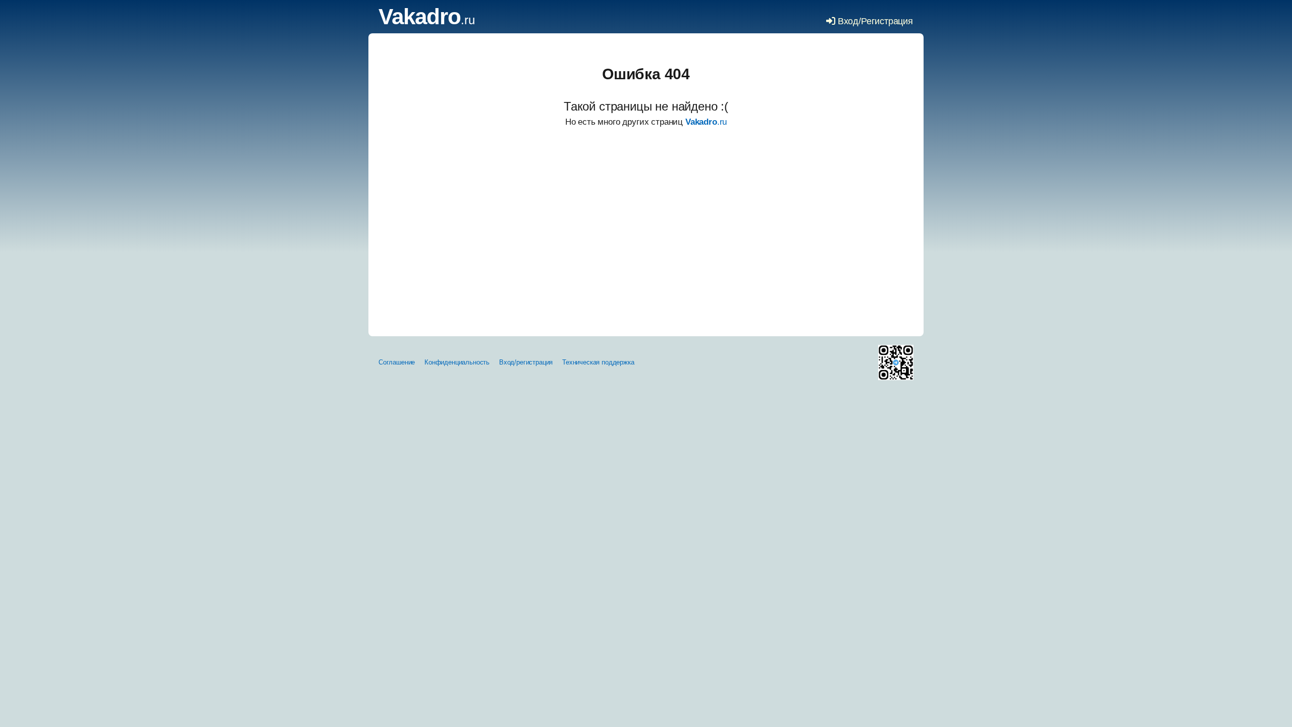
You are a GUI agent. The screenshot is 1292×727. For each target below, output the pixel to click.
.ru (427, 20)
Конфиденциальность (457, 362)
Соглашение (397, 362)
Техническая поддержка (598, 362)
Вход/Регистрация (874, 21)
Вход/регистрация (526, 362)
